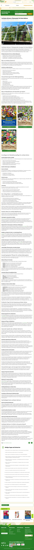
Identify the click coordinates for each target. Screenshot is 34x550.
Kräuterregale (20, 242)
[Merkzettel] (28, 2)
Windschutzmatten (4, 381)
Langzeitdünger (25, 322)
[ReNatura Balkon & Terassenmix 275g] (17, 515)
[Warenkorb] (33, 2)
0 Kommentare (16, 19)
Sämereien (2, 529)
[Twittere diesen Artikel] (29, 443)
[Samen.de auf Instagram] (5, 545)
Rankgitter (2, 233)
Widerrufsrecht (11, 531)
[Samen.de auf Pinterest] (7, 545)
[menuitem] (18, 2)
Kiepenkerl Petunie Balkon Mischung (6, 519)
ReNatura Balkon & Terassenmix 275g (17, 519)
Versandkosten (15, 548)
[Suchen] (23, 2)
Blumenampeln (24, 226)
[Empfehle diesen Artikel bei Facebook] (32, 443)
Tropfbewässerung (4, 316)
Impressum (18, 529)
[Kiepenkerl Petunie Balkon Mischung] (6, 515)
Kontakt (10, 529)
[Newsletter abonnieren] (32, 535)
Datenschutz (19, 531)
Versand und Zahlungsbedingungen (12, 533)
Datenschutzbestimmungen (29, 538)
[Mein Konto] (30, 2)
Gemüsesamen (3, 530)
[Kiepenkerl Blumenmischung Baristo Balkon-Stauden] (28, 515)
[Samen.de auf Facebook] (3, 545)
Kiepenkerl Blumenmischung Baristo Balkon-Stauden (27, 520)
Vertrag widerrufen (4, 533)
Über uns (18, 530)
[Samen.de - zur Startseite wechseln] (3, 1)
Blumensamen (3, 531)
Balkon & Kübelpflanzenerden (7, 442)
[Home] (1, 5)
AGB (9, 530)
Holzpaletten (4, 218)
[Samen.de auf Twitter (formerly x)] (1, 545)
